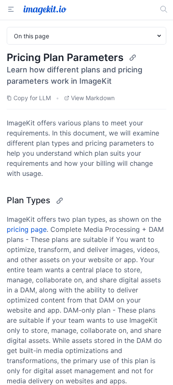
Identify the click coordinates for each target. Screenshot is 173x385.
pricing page (27, 229)
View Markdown (93, 97)
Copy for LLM (32, 97)
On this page (31, 36)
